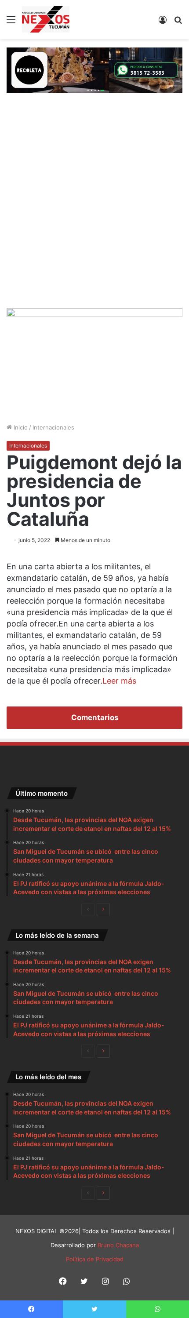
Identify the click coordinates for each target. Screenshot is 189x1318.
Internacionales (53, 427)
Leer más (119, 680)
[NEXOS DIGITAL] (45, 19)
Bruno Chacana (118, 1245)
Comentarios (94, 717)
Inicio (20, 427)
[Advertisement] (94, 209)
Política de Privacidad (95, 1259)
